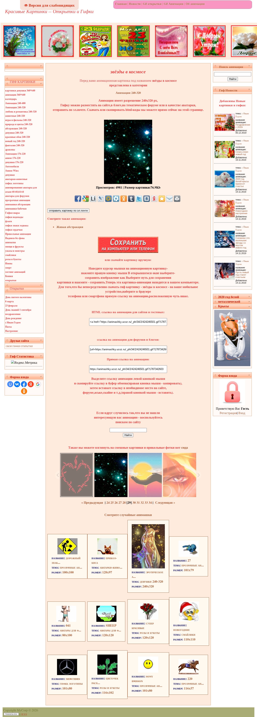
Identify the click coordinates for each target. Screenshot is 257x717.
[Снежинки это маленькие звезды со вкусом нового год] (225, 246)
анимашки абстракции (17, 204)
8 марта (9, 301)
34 (150, 502)
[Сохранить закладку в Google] (85, 198)
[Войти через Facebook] (24, 384)
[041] (66, 620)
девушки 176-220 (14, 162)
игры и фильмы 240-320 (18, 120)
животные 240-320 (15, 115)
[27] (188, 555)
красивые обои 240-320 (17, 137)
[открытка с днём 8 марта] (20, 58)
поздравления (12, 314)
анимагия (10, 242)
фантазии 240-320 (14, 145)
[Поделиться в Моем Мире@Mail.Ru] (108, 198)
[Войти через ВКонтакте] (17, 384)
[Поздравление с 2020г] (225, 130)
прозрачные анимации (17, 200)
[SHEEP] (106, 620)
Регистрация (228, 413)
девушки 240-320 (14, 132)
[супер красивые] (148, 618)
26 (116, 502)
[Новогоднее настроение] (225, 216)
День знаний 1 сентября (18, 310)
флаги (8, 221)
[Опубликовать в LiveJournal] (101, 198)
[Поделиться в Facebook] (78, 198)
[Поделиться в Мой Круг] (116, 198)
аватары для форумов (17, 196)
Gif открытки (152, 4)
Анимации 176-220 (15, 153)
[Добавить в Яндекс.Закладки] (154, 198)
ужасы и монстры (14, 250)
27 (120, 502)
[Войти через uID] (10, 384)
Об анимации (195, 4)
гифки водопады (14, 217)
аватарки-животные (16, 179)
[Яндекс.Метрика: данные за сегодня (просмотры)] (24, 362)
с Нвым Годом (12, 322)
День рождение (13, 318)
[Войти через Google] (38, 384)
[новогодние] (189, 620)
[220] (188, 673)
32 (142, 502)
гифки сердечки (13, 229)
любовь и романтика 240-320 (21, 111)
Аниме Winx (12, 170)
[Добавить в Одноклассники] (123, 198)
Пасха (8, 326)
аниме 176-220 (12, 158)
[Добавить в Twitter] (139, 198)
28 (124, 502)
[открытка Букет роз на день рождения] (57, 58)
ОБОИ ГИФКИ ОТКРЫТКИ (19, 346)
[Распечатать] (177, 198)
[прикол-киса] (107, 553)
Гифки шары (12, 212)
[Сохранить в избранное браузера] (162, 198)
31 (138, 502)
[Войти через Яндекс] (31, 384)
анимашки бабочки (16, 208)
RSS (24, 714)
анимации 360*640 (15, 94)
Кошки (9, 276)
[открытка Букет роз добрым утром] (209, 58)
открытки (10, 280)
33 (146, 502)
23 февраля (11, 305)
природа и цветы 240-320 (18, 124)
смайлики (10, 255)
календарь (11, 99)
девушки (10, 175)
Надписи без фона (14, 238)
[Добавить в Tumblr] (131, 198)
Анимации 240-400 (15, 103)
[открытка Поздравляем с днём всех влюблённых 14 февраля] (171, 58)
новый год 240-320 (15, 141)
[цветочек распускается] (107, 673)
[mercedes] (67, 673)
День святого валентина (18, 297)
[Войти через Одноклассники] (24, 391)
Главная (121, 4)
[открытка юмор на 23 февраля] (95, 58)
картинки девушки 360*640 (20, 90)
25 (112, 502)
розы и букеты (13, 259)
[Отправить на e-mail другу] (169, 198)
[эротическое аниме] (148, 567)
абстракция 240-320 (16, 128)
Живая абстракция (69, 227)
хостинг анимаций (15, 272)
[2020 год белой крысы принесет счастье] (225, 186)
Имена (8, 263)
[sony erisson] (148, 671)
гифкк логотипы (14, 183)
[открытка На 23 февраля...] (133, 58)
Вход (241, 413)
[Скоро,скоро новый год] (225, 157)
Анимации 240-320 (15, 107)
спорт (8, 267)
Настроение (11, 331)
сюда (184, 447)
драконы (10, 149)
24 (108, 502)
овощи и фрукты (14, 246)
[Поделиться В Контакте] (146, 198)
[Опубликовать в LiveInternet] (93, 198)
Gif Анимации (174, 4)
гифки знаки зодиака (16, 225)
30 (134, 502)
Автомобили (12, 166)
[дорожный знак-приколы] (67, 553)
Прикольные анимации (18, 234)
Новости (135, 4)
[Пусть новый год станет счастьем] (225, 278)
